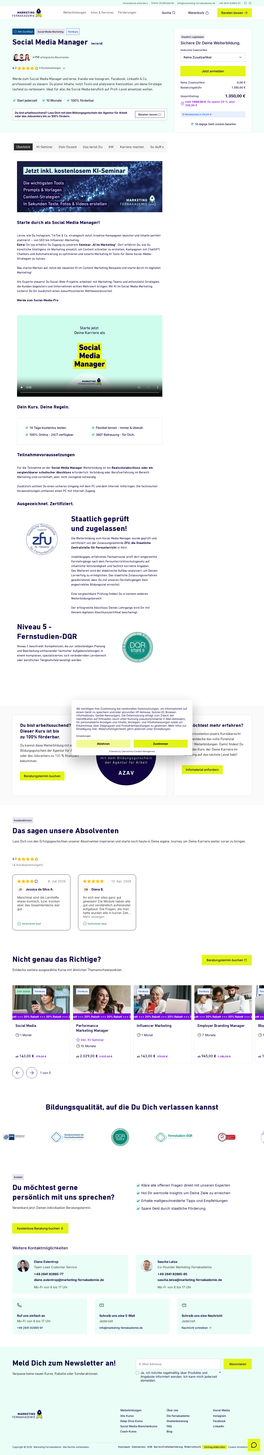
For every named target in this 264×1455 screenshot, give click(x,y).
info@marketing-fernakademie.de (196, 3)
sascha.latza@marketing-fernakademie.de (190, 1280)
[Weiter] (31, 1072)
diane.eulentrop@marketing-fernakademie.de (69, 1280)
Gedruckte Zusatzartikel (194, 50)
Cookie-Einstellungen (240, 1447)
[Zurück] (17, 1072)
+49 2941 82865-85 (172, 1274)
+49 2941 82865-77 (48, 1274)
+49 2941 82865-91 (229, 3)
